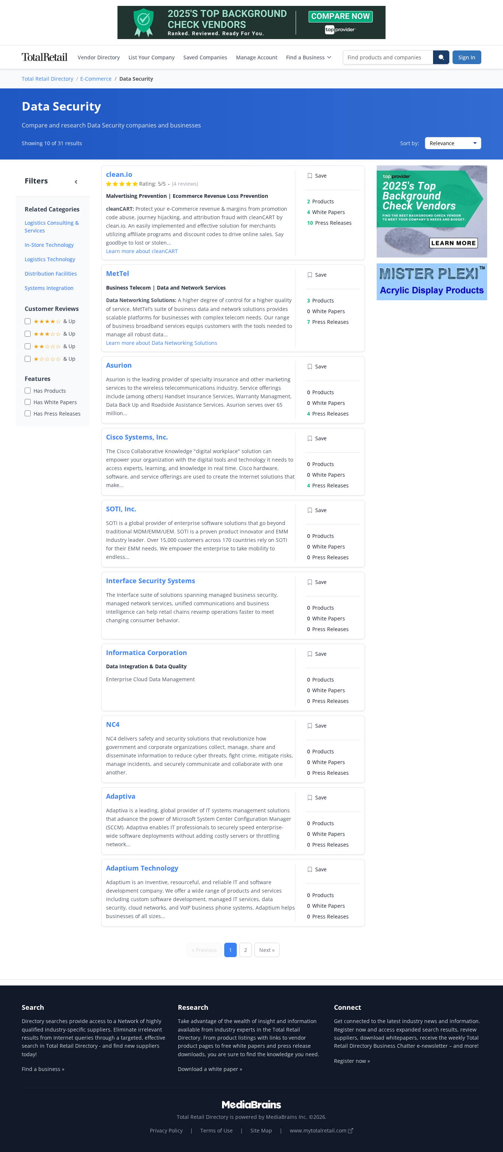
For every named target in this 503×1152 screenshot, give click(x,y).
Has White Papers (55, 402)
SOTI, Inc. (121, 508)
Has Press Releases (57, 413)
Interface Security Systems (150, 580)
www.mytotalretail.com (319, 1130)
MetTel (117, 273)
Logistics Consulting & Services (52, 226)
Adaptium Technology (142, 868)
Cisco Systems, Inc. (137, 437)
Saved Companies (205, 57)
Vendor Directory (99, 57)
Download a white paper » (210, 1068)
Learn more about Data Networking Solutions (161, 342)
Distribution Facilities (51, 273)
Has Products (50, 390)
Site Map (261, 1130)
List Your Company (152, 57)
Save (321, 175)
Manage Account (256, 57)
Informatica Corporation (146, 652)
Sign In (466, 57)
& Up (54, 321)
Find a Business (305, 57)
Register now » (352, 1060)
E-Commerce (96, 78)
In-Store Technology (49, 244)
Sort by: (409, 143)
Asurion (119, 365)
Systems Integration (49, 287)
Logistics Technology (50, 259)
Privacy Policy (166, 1130)
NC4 (112, 724)
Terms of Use (216, 1130)
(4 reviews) (185, 183)
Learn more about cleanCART (142, 251)
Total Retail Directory (47, 78)
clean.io (119, 174)
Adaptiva (121, 796)
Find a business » (43, 1068)
